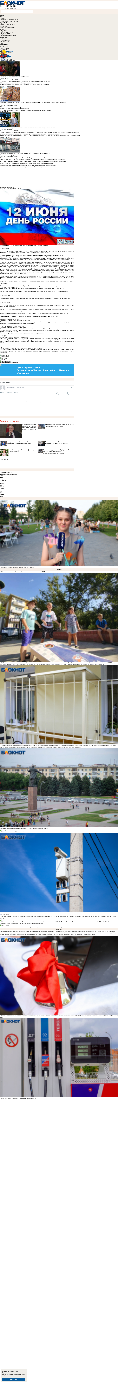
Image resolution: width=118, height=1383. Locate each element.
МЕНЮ (2, 15)
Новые (2, 392)
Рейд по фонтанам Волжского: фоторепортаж (13, 107)
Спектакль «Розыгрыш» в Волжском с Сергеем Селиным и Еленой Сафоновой (90, 662)
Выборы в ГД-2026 (5, 137)
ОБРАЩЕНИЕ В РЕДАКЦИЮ (8, 35)
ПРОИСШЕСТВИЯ (5, 40)
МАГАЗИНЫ (9, 59)
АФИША (2, 18)
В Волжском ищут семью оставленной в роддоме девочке (16, 83)
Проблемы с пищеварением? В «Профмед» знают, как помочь (83, 912)
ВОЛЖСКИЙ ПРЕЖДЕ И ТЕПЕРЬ (9, 21)
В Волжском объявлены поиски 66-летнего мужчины (91, 1015)
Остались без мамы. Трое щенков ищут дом (94, 745)
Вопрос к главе (4, 111)
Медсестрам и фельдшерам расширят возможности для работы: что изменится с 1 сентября (49, 662)
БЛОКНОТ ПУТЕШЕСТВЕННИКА (9, 20)
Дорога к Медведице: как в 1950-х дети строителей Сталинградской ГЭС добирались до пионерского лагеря (58, 932)
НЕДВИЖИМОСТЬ (5, 34)
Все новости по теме (6, 80)
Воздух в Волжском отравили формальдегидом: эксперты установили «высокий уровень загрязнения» (25, 828)
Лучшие (9, 392)
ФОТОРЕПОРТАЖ (5, 45)
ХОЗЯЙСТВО (3, 46)
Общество (3, 187)
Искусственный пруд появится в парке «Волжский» (14, 108)
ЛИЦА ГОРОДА (4, 31)
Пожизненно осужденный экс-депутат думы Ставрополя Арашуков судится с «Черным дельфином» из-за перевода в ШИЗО (30, 921)
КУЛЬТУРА (3, 29)
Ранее (16, 392)
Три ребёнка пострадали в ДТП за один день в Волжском (53, 912)
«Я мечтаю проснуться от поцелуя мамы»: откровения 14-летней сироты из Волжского (24, 84)
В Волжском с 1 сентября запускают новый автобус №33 (80, 916)
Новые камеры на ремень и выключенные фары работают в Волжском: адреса (20, 912)
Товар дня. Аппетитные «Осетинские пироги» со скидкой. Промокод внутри (75, 927)
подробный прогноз (5, 474)
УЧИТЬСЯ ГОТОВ (9, 53)
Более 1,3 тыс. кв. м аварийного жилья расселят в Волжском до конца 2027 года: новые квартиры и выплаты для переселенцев (52, 747)
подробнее (14, 474)
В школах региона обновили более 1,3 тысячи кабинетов (15, 931)
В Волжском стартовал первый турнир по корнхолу (13, 662)
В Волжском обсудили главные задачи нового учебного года (57, 571)
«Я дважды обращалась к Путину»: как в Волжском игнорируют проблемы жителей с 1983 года (81, 921)
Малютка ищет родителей (7, 60)
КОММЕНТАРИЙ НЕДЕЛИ (7, 24)
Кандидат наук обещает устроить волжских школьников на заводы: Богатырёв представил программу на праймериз (32, 159)
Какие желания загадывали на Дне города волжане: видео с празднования (17, 567)
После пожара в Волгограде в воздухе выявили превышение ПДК (62, 1015)
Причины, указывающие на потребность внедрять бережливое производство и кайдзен (62, 745)
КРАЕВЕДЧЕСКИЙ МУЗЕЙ (7, 27)
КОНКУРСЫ (3, 26)
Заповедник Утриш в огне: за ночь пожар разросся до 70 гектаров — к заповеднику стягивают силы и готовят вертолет (29, 927)
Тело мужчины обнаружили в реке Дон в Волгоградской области (16, 932)
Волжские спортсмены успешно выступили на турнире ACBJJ (101, 931)
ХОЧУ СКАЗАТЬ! (4, 48)
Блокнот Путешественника (7, 86)
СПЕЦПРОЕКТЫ (4, 42)
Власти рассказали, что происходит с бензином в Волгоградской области (19, 1098)
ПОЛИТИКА (3, 38)
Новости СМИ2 (4, 459)
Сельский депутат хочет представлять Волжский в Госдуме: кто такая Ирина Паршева (24, 158)
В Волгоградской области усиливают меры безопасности (47, 664)
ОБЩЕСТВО (3, 37)
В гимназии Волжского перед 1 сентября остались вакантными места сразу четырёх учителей (23, 1015)
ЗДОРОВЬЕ (3, 23)
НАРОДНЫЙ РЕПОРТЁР (7, 32)
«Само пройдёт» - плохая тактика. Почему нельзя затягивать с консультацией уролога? (75, 934)
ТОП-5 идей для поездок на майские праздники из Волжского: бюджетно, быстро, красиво (25, 110)
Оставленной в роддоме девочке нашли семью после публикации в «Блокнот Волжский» (25, 81)
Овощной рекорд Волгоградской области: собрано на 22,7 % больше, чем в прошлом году (83, 664)
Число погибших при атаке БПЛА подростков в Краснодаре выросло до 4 (18, 831)
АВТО (1, 16)
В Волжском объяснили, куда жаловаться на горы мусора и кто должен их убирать (34, 934)
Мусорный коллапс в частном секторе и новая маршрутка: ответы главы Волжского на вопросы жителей (29, 134)
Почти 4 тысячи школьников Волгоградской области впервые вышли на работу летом (21, 571)
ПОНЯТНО (13, 1379)
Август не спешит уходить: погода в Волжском (32, 923)
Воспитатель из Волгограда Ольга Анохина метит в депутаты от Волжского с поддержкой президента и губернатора (33, 161)
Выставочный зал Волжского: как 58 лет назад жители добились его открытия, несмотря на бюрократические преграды (58, 931)
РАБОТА (10, 51)
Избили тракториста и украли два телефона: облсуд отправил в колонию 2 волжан (21, 745)
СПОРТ (2, 43)
